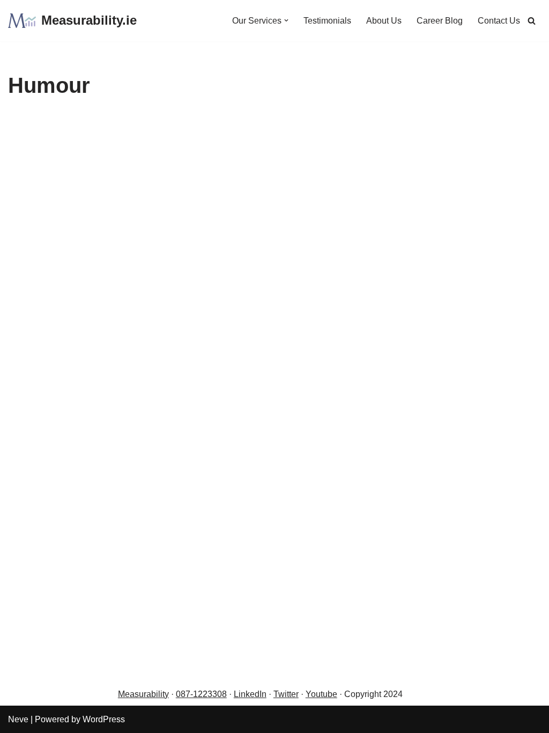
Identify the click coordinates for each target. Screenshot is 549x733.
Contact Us (499, 20)
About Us (384, 20)
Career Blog (440, 20)
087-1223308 (201, 694)
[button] (286, 20)
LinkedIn (250, 694)
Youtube (321, 694)
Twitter (286, 694)
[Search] (532, 21)
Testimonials (327, 20)
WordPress (104, 719)
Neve (18, 719)
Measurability (143, 694)
